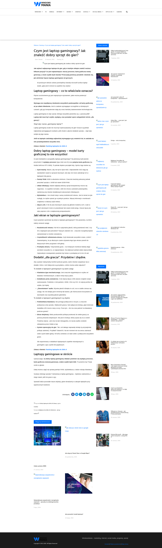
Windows (38, 12)
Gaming (119, 12)
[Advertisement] (81, 28)
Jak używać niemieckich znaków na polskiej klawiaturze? (118, 75)
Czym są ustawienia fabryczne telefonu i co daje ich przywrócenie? (119, 389)
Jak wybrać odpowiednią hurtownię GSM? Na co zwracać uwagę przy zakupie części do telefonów (119, 297)
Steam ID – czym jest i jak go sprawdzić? (119, 207)
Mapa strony (125, 544)
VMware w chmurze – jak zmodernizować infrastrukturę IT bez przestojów (119, 412)
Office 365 (109, 12)
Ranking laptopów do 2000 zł (56, 146)
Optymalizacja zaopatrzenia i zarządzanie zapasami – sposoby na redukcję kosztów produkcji (46, 502)
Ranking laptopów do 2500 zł (56, 349)
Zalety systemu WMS (40, 466)
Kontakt (107, 544)
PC (46, 12)
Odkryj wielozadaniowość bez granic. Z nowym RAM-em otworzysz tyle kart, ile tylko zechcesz (119, 53)
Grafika (78, 12)
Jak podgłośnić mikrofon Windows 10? (118, 228)
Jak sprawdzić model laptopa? (74, 514)
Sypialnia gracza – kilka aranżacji (117, 248)
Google (85, 12)
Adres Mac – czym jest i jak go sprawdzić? (119, 121)
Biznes (69, 12)
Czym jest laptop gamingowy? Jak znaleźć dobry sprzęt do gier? (118, 185)
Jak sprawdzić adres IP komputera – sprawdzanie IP (119, 97)
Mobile (51, 12)
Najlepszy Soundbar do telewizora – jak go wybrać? (119, 161)
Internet (60, 12)
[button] (126, 12)
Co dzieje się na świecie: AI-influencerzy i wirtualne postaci (119, 342)
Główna (36, 45)
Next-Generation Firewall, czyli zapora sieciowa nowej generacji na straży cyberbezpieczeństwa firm (119, 367)
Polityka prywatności (115, 544)
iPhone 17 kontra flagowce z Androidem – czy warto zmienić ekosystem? (119, 319)
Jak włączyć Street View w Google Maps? (77, 453)
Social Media (97, 12)
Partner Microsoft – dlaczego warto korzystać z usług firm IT (119, 435)
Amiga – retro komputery (118, 140)
